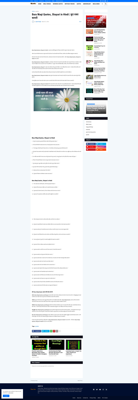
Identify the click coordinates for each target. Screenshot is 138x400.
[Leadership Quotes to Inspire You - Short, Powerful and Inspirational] (73, 345)
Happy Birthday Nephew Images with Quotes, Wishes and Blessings (99, 83)
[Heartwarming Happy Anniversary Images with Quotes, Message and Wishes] (89, 39)
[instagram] (103, 389)
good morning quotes (91, 132)
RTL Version (105, 397)
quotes (37, 11)
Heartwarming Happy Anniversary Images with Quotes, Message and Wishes (99, 39)
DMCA (53, 1)
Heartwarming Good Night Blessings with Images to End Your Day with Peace (55, 352)
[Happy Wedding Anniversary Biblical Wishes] (89, 77)
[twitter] (102, 1)
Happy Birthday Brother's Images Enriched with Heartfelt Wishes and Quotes (99, 54)
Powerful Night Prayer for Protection (99, 46)
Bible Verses (88, 124)
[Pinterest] (54, 331)
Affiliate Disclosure (59, 1)
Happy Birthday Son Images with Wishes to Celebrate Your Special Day (96, 22)
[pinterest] (91, 149)
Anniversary (88, 121)
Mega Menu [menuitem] (96, 4)
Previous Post (34, 380)
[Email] (57, 331)
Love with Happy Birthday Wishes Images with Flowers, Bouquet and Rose (100, 31)
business (88, 129)
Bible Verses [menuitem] (47, 4)
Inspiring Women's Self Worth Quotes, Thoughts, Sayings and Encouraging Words (96, 108)
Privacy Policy (48, 1)
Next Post (80, 380)
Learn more (10, 392)
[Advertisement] (56, 36)
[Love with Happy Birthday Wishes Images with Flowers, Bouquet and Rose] (89, 31)
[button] (102, 4)
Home (31, 1)
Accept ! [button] (6, 395)
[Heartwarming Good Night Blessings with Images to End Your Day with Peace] (56, 345)
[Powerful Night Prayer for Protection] (89, 47)
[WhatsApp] (51, 331)
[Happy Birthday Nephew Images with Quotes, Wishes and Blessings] (89, 83)
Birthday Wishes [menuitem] (70, 4)
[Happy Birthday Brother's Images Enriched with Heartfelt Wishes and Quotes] (89, 53)
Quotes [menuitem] (79, 4)
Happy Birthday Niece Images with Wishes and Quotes (99, 62)
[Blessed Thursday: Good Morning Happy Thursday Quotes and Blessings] (89, 90)
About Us (36, 1)
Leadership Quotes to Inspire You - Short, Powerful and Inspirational (73, 352)
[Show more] (60, 331)
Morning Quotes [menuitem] (58, 4)
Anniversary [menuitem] (87, 4)
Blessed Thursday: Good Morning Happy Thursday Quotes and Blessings (99, 90)
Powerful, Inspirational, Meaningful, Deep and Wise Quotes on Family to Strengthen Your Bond (39, 353)
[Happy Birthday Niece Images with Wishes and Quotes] (89, 62)
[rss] (107, 1)
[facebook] (100, 1)
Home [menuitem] (39, 4)
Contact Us (41, 1)
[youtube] (105, 1)
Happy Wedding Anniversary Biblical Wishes (100, 76)
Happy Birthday (89, 127)
